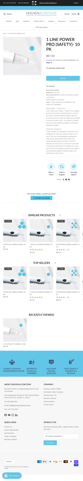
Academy (26, 21)
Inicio (4, 33)
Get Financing (9, 433)
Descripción (50, 86)
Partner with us (39, 21)
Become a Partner (50, 398)
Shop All (8, 21)
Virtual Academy (49, 401)
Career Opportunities (11, 430)
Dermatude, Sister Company (53, 392)
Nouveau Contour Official (52, 389)
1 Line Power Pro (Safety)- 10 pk (16, 33)
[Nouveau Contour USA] (41, 14)
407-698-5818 (25, 3)
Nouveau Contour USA (57, 68)
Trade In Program (10, 436)
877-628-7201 (12, 3)
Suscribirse (50, 443)
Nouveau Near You (50, 395)
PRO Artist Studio (41, 27)
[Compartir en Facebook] (66, 179)
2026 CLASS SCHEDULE (48, 3)
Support (51, 21)
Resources (61, 21)
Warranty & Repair (10, 439)
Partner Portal (48, 404)
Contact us (73, 21)
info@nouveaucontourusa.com (19, 405)
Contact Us (8, 427)
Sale (17, 21)
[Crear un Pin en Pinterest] (69, 179)
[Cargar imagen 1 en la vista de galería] (22, 56)
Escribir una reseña (43, 198)
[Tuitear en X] (63, 179)
